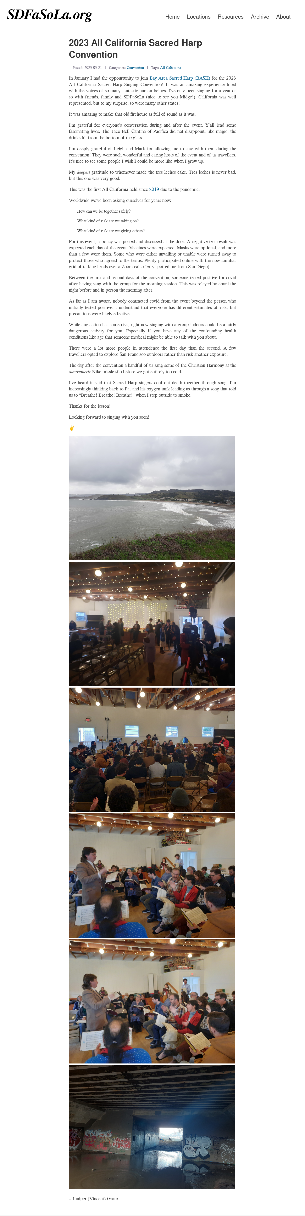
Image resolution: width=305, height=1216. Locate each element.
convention (135, 67)
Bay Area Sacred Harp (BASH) (180, 78)
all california (170, 67)
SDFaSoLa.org (49, 14)
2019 (154, 189)
